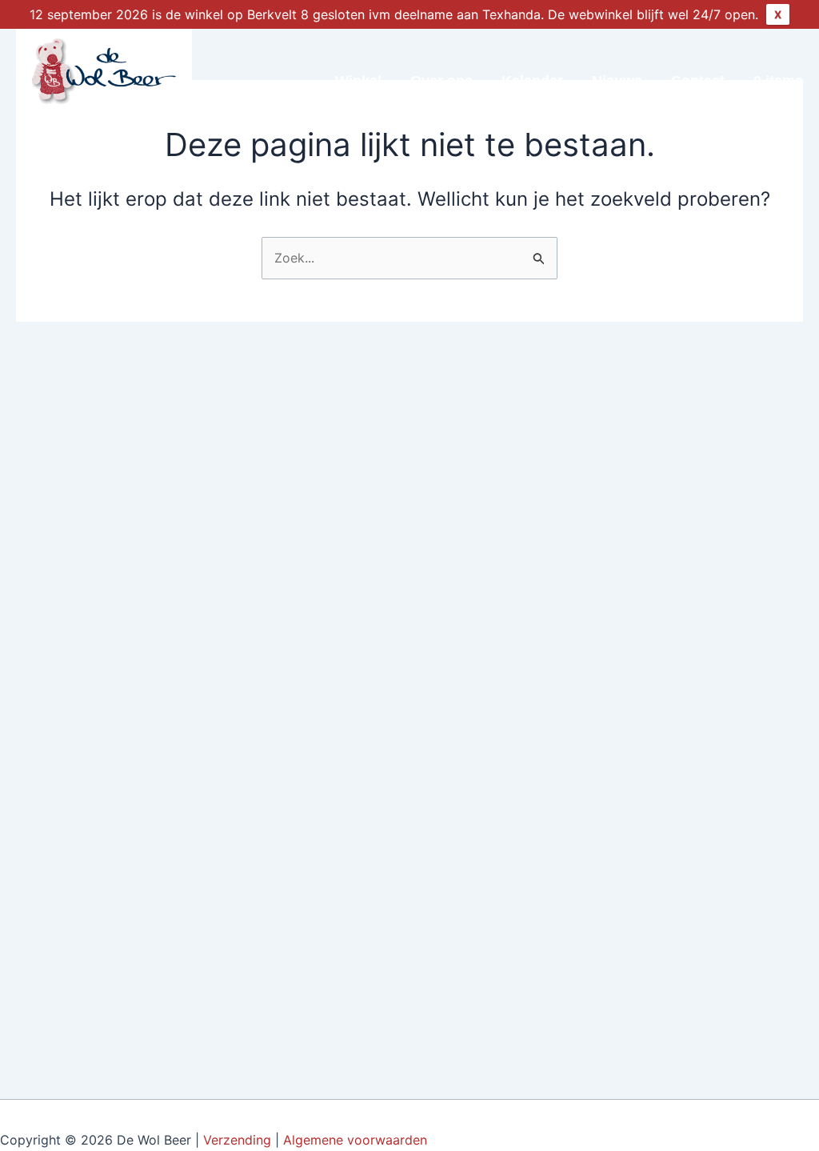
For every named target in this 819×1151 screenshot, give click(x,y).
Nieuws (617, 81)
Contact (698, 81)
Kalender (532, 81)
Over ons (441, 81)
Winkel (358, 81)
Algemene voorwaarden (357, 1140)
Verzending (237, 1140)
